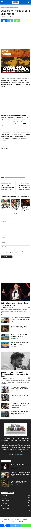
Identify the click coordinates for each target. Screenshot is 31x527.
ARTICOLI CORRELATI (9, 196)
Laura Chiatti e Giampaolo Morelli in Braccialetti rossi (7, 187)
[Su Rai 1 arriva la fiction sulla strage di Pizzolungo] (5, 337)
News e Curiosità (5, 505)
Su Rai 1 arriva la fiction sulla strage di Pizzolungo (19, 335)
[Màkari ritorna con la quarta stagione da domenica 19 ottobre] (5, 414)
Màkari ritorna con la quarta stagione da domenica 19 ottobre (19, 413)
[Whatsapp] (17, 20)
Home (2, 6)
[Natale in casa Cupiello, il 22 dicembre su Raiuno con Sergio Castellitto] (25, 202)
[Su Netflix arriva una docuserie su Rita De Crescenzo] (15, 292)
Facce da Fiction (5, 508)
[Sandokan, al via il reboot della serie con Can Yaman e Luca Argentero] (15, 202)
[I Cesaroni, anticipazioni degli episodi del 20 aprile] (5, 345)
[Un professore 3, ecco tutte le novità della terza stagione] (5, 406)
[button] (28, 2)
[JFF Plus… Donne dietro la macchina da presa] (5, 202)
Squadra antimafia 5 (20, 177)
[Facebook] (4, 20)
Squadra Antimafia (13, 7)
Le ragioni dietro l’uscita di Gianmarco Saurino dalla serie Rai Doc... (14, 374)
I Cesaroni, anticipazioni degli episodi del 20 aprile (20, 343)
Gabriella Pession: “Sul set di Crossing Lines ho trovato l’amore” (24, 188)
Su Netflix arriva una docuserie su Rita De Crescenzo (14, 304)
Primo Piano (7, 6)
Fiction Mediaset (5, 500)
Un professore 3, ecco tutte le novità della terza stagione (20, 404)
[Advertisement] (15, 35)
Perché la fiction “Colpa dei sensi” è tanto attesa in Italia (20, 388)
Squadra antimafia (9, 177)
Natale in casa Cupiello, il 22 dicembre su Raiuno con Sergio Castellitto (25, 208)
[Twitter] (10, 20)
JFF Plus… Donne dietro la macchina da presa (5, 207)
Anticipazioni (4, 495)
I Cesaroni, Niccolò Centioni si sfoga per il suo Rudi (19, 327)
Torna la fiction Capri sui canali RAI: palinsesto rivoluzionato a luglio (20, 319)
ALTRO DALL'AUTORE (22, 196)
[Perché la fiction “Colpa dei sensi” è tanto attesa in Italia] (5, 389)
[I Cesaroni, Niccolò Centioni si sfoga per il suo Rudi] (5, 328)
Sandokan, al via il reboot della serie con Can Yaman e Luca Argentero (15, 208)
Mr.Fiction (3, 307)
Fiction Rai (3, 498)
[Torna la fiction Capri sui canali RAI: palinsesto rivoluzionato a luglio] (5, 320)
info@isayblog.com (18, 454)
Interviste (3, 511)
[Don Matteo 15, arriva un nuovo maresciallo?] (5, 397)
